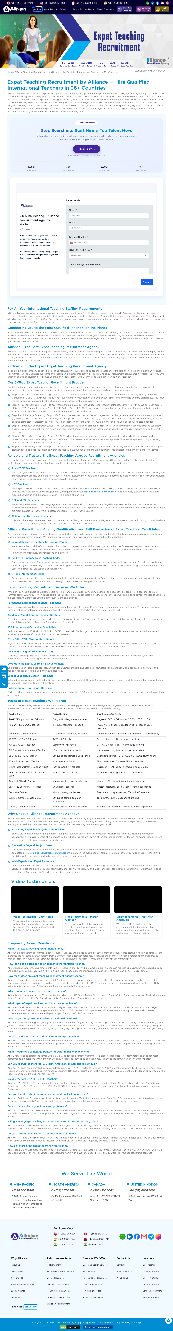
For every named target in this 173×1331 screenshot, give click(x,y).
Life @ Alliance (18, 1291)
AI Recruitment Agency (94, 1297)
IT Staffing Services (92, 1291)
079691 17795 (95, 1244)
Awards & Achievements (22, 1284)
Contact (77, 9)
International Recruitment (95, 1278)
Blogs (99, 9)
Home (10, 72)
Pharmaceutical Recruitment (60, 1271)
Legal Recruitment (55, 1278)
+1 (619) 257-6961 (62, 1190)
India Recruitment (151, 1297)
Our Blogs (16, 1297)
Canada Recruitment (152, 1291)
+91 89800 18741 (120, 3)
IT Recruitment (54, 1265)
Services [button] (63, 9)
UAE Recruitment (151, 1284)
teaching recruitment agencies (101, 491)
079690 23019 (65, 1244)
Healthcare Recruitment (58, 1291)
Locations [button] (88, 9)
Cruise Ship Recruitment (58, 1304)
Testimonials (17, 1271)
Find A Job (17, 1307)
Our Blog (125, 1322)
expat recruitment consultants (49, 853)
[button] (38, 9)
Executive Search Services (95, 1265)
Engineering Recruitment (59, 1297)
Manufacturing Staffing (58, 1284)
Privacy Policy (111, 1322)
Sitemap (136, 1322)
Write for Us (122, 1278)
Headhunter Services (93, 1284)
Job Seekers (31, 1307)
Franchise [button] (108, 9)
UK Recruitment (150, 1278)
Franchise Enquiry (125, 1271)
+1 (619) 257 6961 (57, 3)
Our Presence (149, 1265)
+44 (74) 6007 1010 (24, 3)
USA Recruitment (151, 1271)
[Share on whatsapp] (147, 3)
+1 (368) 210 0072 (88, 3)
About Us (15, 1265)
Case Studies (17, 1278)
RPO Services (89, 1271)
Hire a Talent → (86, 148)
